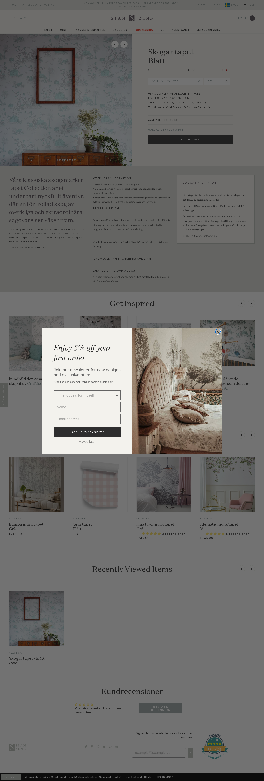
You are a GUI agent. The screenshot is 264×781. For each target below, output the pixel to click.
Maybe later (87, 441)
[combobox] (86, 395)
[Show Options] (117, 395)
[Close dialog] (217, 331)
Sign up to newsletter (87, 432)
